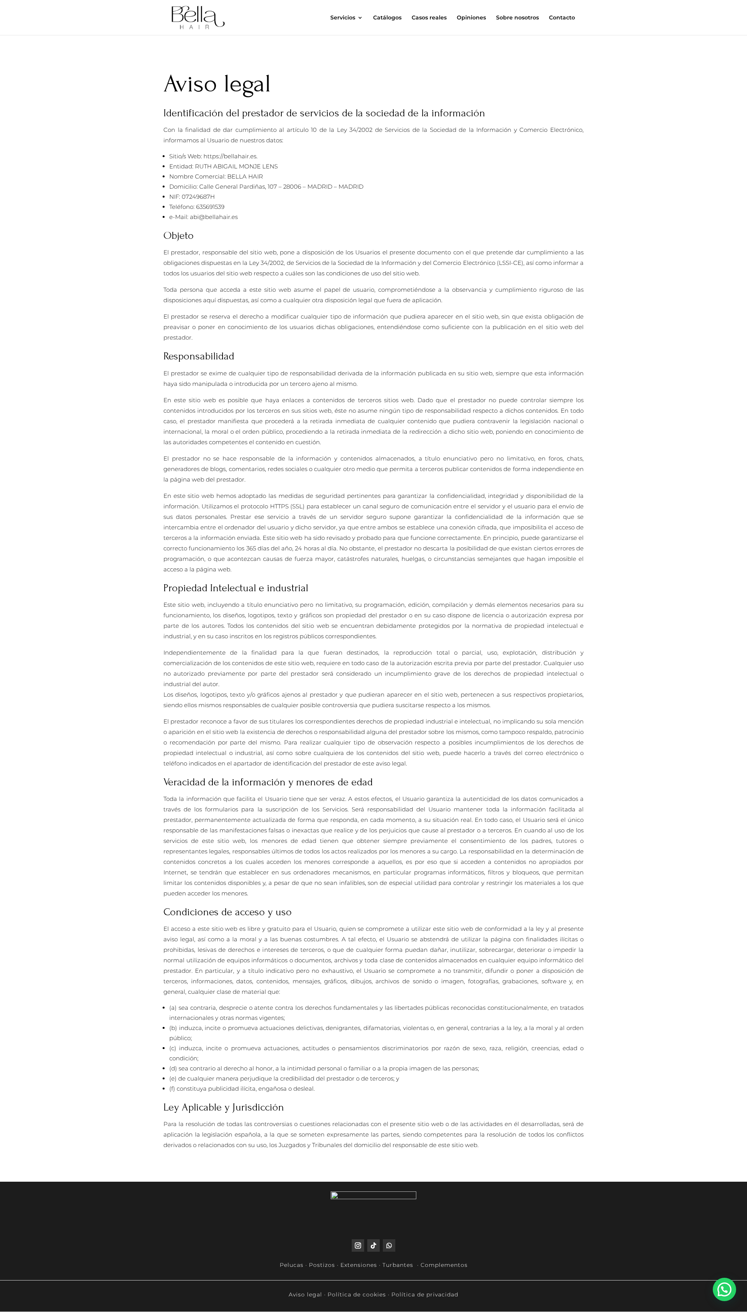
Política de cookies (357, 1294)
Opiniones (471, 18)
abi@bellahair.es (214, 217)
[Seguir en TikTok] (373, 1245)
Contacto (562, 18)
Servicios (342, 18)
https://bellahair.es (229, 156)
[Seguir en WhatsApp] (389, 1245)
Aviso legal (305, 1294)
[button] (724, 1289)
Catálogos (387, 18)
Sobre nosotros (517, 18)
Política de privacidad (424, 1294)
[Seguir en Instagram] (358, 1245)
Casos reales (429, 18)
